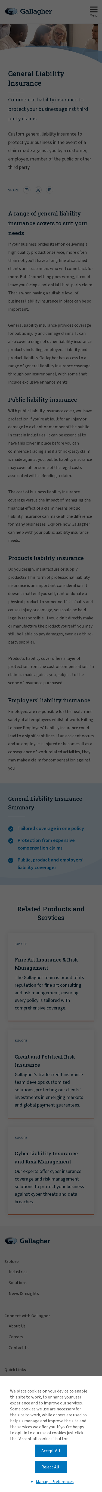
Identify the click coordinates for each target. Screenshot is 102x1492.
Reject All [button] (50, 1467)
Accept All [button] (50, 1451)
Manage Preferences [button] (55, 1482)
